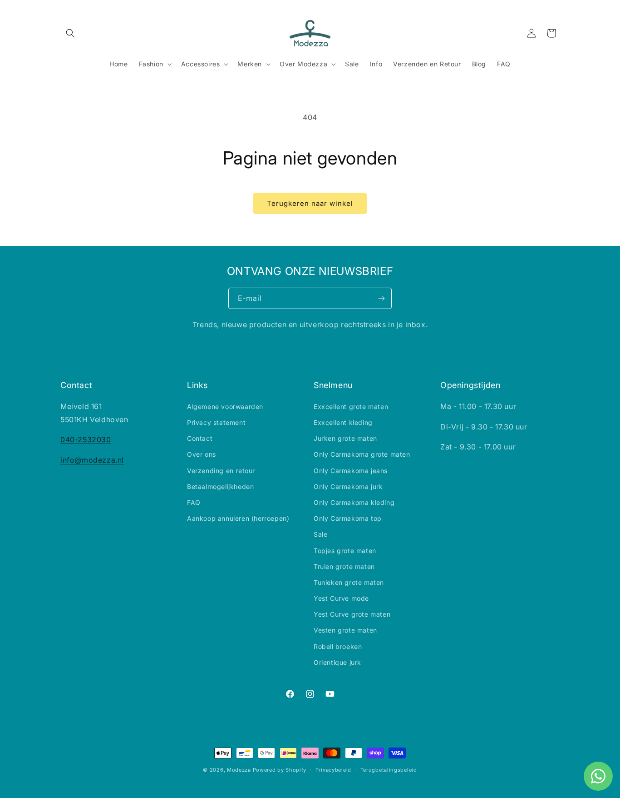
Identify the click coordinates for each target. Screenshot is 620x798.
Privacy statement (216, 422)
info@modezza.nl (92, 459)
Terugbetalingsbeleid (388, 770)
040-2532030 (85, 439)
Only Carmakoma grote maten (362, 454)
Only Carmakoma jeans (351, 470)
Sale (320, 534)
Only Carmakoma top (348, 518)
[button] (70, 33)
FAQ (194, 502)
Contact (199, 438)
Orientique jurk (337, 662)
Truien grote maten (344, 566)
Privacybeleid (333, 770)
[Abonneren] (381, 298)
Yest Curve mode (341, 598)
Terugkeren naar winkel (310, 203)
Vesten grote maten (345, 630)
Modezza (239, 770)
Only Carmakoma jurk (348, 486)
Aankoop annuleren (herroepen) (238, 518)
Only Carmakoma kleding (354, 502)
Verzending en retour (221, 470)
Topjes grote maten (345, 550)
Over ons (201, 454)
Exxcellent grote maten (351, 406)
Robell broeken (338, 646)
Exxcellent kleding (343, 422)
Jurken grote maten (345, 438)
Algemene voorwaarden (225, 406)
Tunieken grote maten (349, 582)
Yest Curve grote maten (352, 614)
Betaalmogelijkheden (220, 486)
